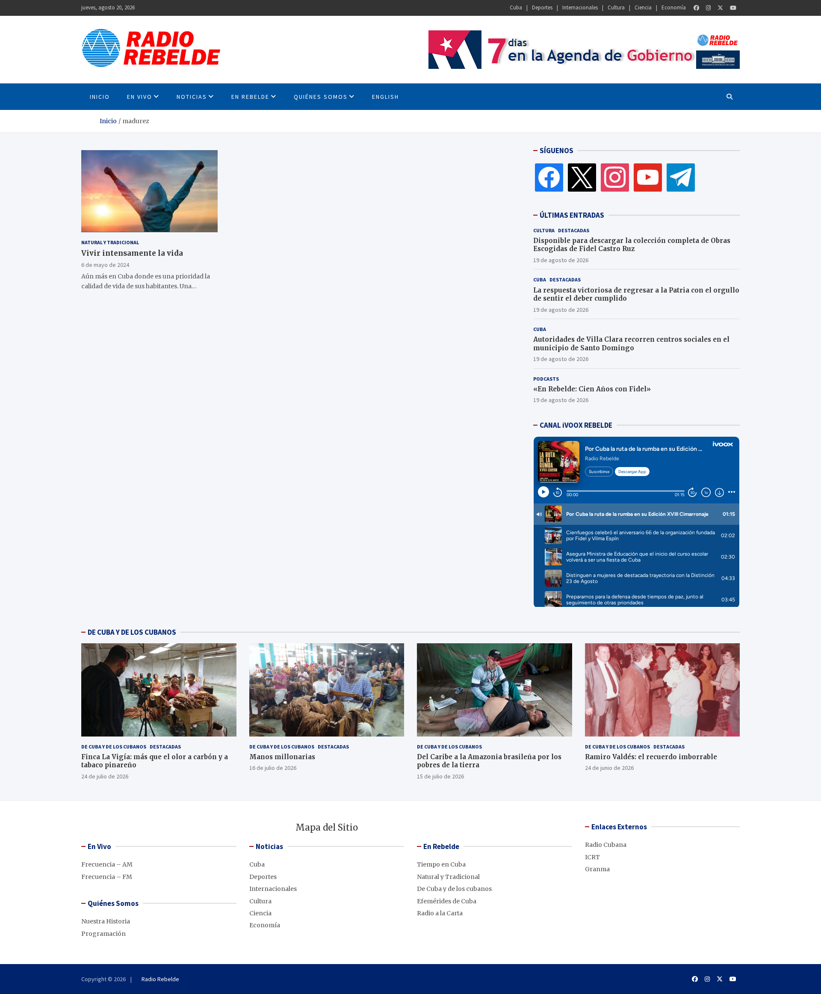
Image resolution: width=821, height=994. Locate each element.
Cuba (516, 7)
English (385, 97)
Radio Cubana (605, 845)
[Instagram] (708, 8)
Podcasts (546, 379)
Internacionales (580, 7)
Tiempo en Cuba (441, 864)
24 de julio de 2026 (104, 776)
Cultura (616, 7)
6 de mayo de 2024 (105, 264)
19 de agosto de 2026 (560, 260)
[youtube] (648, 177)
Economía (674, 7)
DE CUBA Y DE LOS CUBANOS (132, 632)
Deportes (542, 7)
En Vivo (139, 97)
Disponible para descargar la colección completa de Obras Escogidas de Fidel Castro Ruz (631, 245)
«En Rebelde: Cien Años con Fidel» (592, 389)
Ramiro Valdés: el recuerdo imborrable (651, 757)
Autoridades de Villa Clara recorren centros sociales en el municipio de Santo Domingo (631, 343)
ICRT (592, 857)
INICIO (100, 97)
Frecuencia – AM (107, 864)
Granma (597, 869)
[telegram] (681, 177)
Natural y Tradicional (110, 242)
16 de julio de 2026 (272, 768)
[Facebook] (696, 8)
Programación (103, 934)
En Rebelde (250, 97)
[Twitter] (720, 8)
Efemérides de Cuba (446, 901)
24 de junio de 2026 (609, 768)
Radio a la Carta (440, 913)
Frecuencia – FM (106, 877)
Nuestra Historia (105, 921)
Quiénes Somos (321, 97)
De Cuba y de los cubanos (113, 746)
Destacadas (573, 230)
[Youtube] (733, 8)
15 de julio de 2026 (440, 776)
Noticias (192, 97)
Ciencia (643, 7)
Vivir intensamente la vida (132, 252)
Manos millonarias (282, 757)
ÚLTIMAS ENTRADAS (572, 215)
